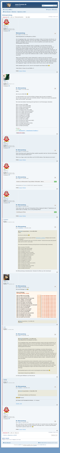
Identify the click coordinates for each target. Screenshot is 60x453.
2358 (8, 283)
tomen (20, 335)
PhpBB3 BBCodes (43, 444)
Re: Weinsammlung (21, 88)
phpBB (19, 444)
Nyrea (21, 321)
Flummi (5, 280)
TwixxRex (5, 379)
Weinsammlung (7, 15)
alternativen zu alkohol (40, 237)
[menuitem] (10, 10)
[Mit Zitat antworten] (55, 33)
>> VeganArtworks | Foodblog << (32, 130)
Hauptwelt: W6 (22, 130)
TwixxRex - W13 (19, 403)
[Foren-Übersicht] (9, 5)
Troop (4, 25)
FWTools (24, 159)
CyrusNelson (6, 219)
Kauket (5, 80)
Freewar (20, 159)
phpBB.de (35, 445)
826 (7, 199)
